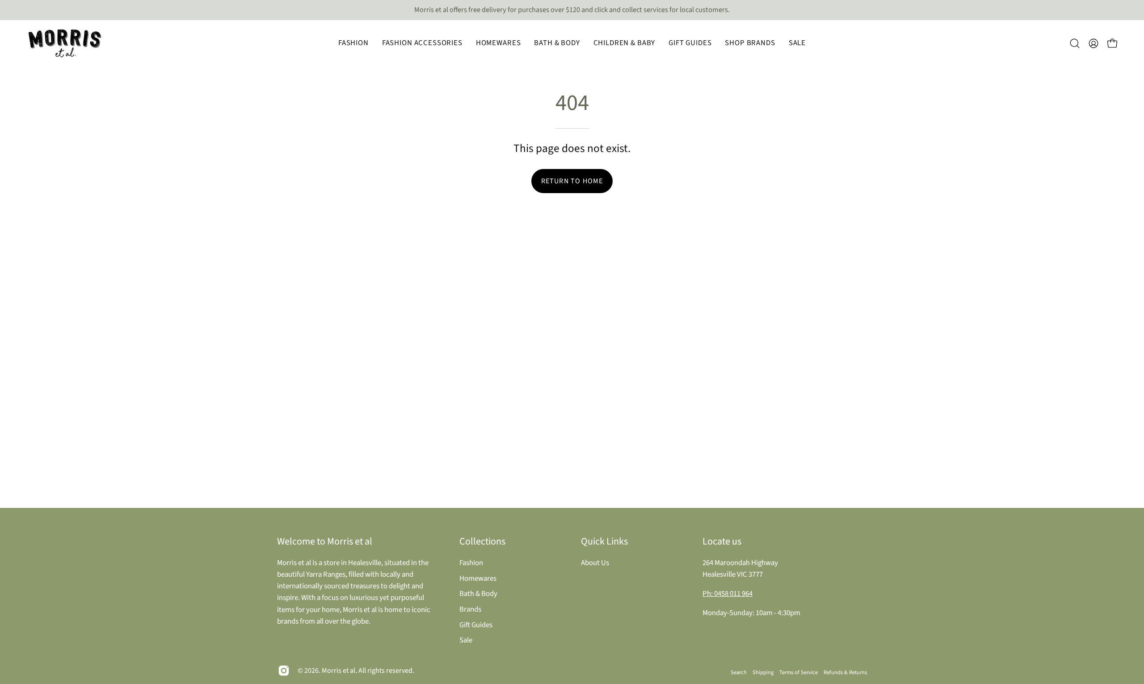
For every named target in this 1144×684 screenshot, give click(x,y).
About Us (595, 562)
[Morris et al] (65, 43)
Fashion (471, 562)
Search (739, 672)
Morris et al (338, 671)
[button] (353, 43)
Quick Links (604, 541)
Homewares (477, 578)
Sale (465, 640)
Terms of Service (798, 672)
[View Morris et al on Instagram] (283, 670)
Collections (482, 541)
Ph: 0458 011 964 (727, 593)
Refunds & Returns (845, 672)
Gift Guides (475, 624)
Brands (470, 609)
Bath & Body (478, 593)
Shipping (763, 672)
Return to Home (572, 181)
